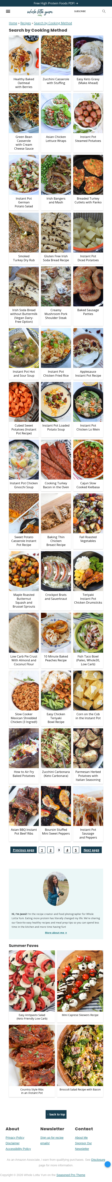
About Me (81, 1137)
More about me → (56, 932)
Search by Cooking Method (53, 23)
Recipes (25, 23)
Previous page (23, 850)
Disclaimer (13, 1143)
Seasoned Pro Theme (70, 1175)
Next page (91, 850)
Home (13, 23)
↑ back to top (56, 1114)
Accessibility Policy (18, 1148)
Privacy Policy (15, 1137)
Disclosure (98, 1159)
